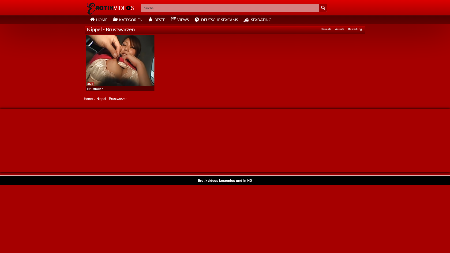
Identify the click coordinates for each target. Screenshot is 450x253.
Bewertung (355, 29)
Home (88, 98)
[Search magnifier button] (323, 8)
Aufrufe (339, 29)
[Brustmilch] (120, 60)
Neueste (326, 29)
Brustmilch (95, 89)
